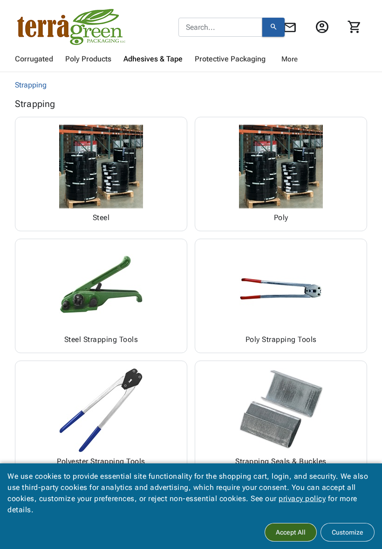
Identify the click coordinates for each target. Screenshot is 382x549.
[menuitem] (34, 59)
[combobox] (220, 27)
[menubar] (191, 59)
